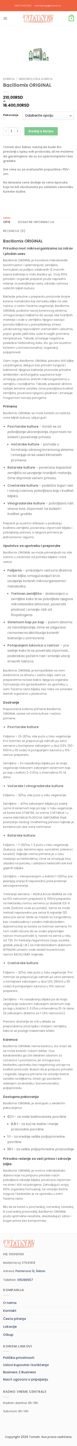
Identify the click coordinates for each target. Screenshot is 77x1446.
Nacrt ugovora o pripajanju (25, 1379)
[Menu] (5, 18)
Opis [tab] (6, 222)
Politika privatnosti (18, 1357)
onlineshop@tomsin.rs (47, 5)
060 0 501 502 (23, 5)
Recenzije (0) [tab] (14, 231)
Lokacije (10, 1326)
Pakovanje (10, 115)
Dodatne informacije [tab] (36, 222)
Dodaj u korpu (41, 131)
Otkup (8, 1334)
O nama (9, 1302)
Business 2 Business (19, 1372)
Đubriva (9, 79)
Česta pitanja (14, 1318)
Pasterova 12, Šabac (30, 1271)
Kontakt (9, 1310)
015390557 (25, 1280)
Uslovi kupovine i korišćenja (26, 1365)
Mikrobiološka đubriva (36, 79)
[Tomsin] (38, 18)
